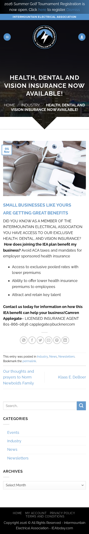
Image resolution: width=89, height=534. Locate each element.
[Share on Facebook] (32, 340)
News (53, 356)
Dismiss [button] (73, 9)
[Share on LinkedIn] (65, 340)
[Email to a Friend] (49, 340)
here (42, 9)
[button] (7, 37)
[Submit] (81, 405)
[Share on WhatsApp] (24, 340)
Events (13, 432)
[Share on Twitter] (40, 340)
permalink (29, 361)
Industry (30, 105)
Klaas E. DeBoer (72, 377)
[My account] (82, 37)
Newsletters (66, 356)
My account (36, 513)
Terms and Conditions (45, 516)
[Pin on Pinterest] (57, 340)
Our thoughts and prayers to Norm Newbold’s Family (18, 377)
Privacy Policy (62, 513)
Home (9, 105)
